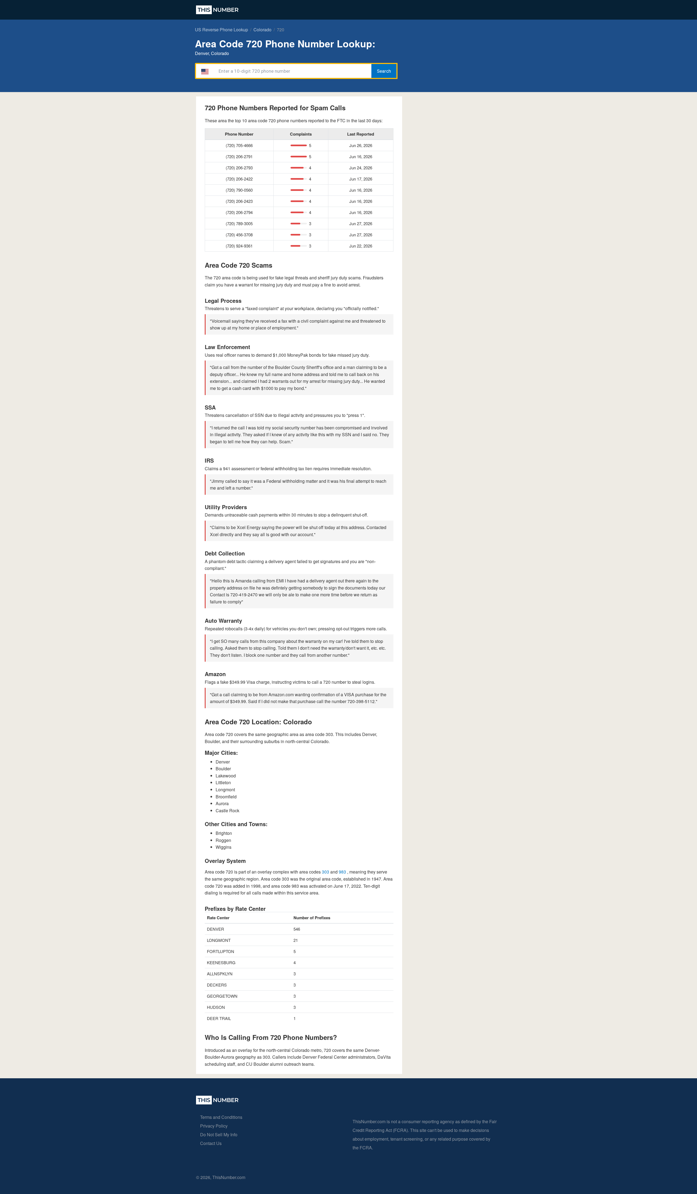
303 (326, 872)
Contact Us (211, 1143)
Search (384, 71)
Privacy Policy (214, 1126)
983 (343, 872)
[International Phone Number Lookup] (217, 9)
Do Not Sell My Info (218, 1134)
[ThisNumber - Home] (217, 1103)
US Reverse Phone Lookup (221, 29)
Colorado (262, 29)
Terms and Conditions (221, 1117)
